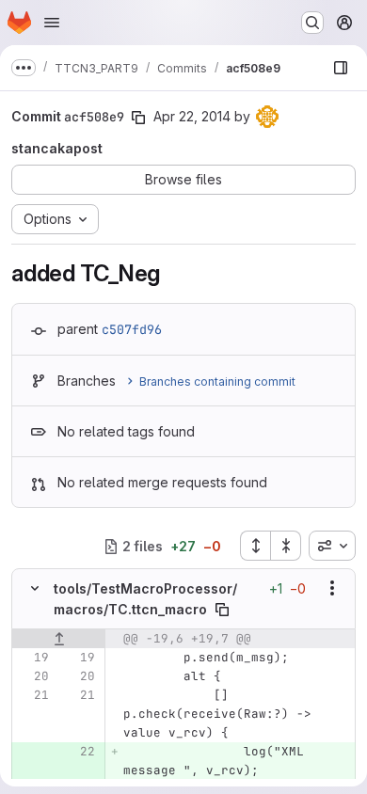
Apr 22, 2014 (192, 116)
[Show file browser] (341, 68)
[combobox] (332, 546)
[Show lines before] (58, 638)
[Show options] (332, 588)
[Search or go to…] (312, 22)
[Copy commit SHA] (138, 117)
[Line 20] (33, 676)
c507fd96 (132, 329)
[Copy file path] (222, 609)
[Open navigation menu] (52, 23)
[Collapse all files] (286, 546)
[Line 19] (33, 657)
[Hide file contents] (35, 588)
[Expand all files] (255, 546)
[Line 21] (33, 695)
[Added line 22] (79, 751)
